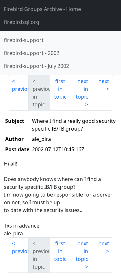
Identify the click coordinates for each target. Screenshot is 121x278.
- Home (42, 9)
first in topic (60, 89)
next (103, 81)
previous (20, 88)
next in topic (82, 89)
